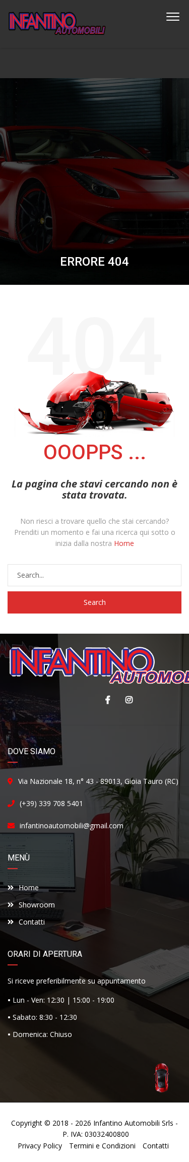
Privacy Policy (40, 1145)
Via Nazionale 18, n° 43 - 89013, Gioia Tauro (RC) (98, 781)
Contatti (32, 922)
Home (124, 543)
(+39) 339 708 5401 (51, 803)
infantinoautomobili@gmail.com (71, 825)
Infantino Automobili (126, 1123)
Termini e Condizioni (102, 1145)
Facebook (105, 700)
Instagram (126, 700)
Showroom (37, 904)
